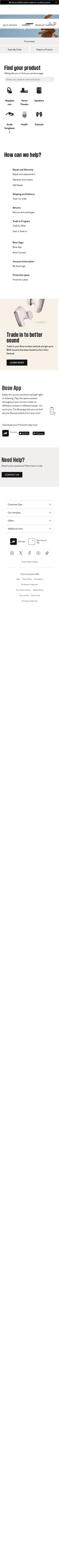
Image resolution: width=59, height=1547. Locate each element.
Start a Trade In (20, 231)
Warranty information (23, 179)
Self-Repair (18, 185)
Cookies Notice (38, 590)
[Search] (52, 79)
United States (26, 562)
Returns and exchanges (24, 212)
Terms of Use (35, 595)
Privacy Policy (27, 579)
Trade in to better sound (25, 336)
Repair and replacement (24, 174)
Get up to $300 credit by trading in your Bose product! (31, 2)
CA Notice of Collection (29, 584)
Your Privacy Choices (23, 590)
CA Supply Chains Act (29, 601)
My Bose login (19, 266)
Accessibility (38, 579)
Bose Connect (19, 252)
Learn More (17, 362)
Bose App (17, 247)
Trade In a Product (44, 49)
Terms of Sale (24, 595)
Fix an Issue (29, 41)
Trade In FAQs (19, 226)
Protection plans (20, 279)
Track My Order (14, 49)
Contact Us (12, 474)
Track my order (20, 198)
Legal (18, 579)
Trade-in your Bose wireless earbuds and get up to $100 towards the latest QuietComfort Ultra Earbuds (30, 350)
